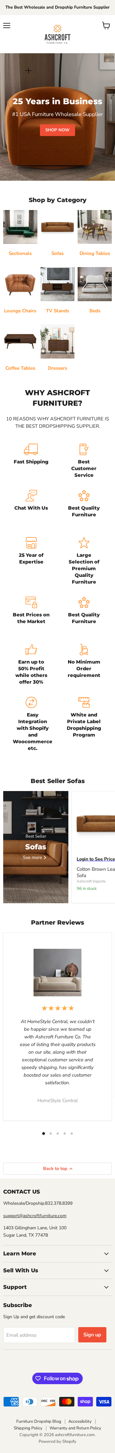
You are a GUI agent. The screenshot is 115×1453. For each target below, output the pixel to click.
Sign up (92, 1334)
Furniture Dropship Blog (38, 1421)
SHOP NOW (57, 130)
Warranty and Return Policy (75, 1428)
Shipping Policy (28, 1428)
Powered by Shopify (57, 1441)
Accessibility (80, 1421)
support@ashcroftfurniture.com (34, 1216)
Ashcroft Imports (91, 881)
